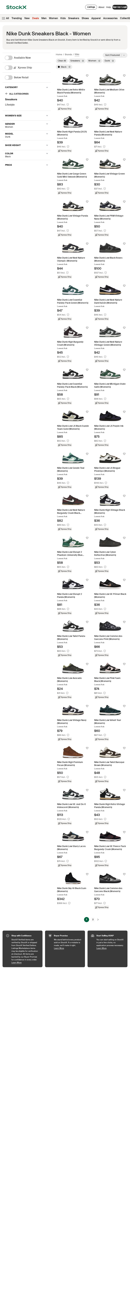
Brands (68, 54)
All (7, 18)
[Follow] (87, 75)
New (27, 18)
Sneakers (73, 18)
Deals (35, 18)
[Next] (98, 919)
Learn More (25, 962)
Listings (91, 7)
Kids (63, 18)
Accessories (110, 18)
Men (43, 18)
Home (59, 54)
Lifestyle (10, 104)
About (101, 8)
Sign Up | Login (119, 7)
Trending (17, 18)
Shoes (85, 18)
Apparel (96, 18)
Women (53, 18)
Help (108, 7)
